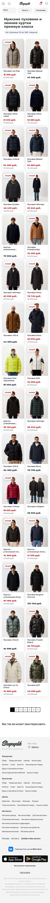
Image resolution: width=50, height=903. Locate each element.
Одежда (27, 760)
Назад (5, 10)
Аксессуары (36, 760)
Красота (20, 764)
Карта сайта (25, 872)
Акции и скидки (33, 772)
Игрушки (35, 801)
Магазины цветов (27, 831)
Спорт (12, 764)
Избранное (46, 4)
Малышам (26, 801)
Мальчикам (16, 801)
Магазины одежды (9, 815)
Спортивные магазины (10, 819)
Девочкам (6, 801)
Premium (5, 764)
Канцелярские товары (34, 764)
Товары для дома (15, 760)
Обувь (4, 760)
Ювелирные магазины (10, 831)
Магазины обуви (24, 815)
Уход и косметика (8, 805)
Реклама (5, 838)
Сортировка (40, 10)
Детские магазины (40, 815)
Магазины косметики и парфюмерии (16, 823)
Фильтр (25, 10)
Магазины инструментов (30, 827)
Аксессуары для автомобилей (13, 772)
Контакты (15, 838)
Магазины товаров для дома (32, 819)
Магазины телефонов (10, 827)
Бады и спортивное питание (12, 768)
